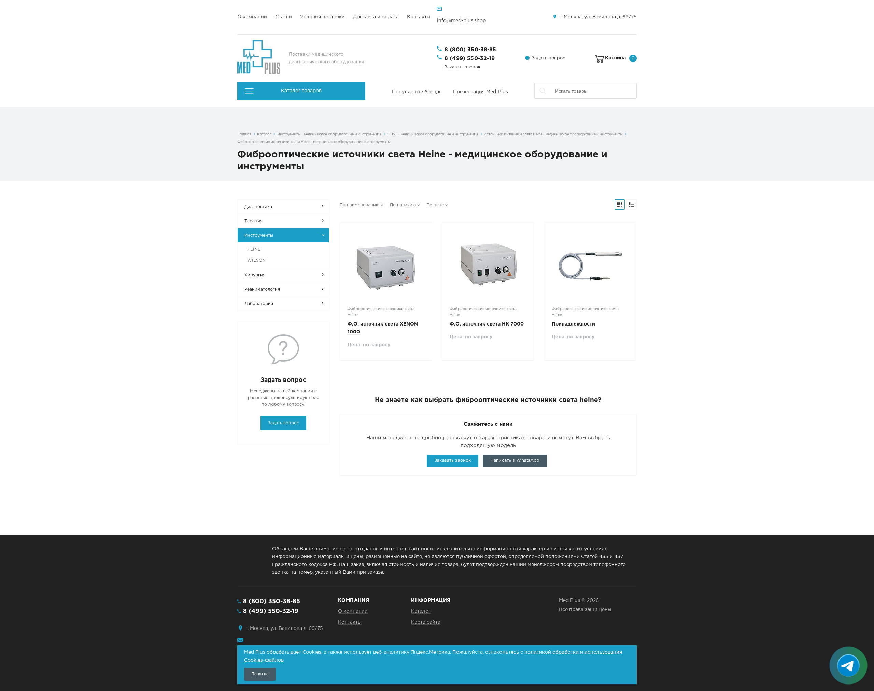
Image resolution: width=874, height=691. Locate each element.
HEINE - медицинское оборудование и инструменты (432, 134)
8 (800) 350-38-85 (470, 49)
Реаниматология (262, 289)
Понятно (260, 674)
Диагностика (258, 207)
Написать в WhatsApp (514, 460)
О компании (252, 17)
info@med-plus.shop (461, 21)
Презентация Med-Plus (480, 92)
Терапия (253, 221)
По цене (435, 205)
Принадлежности (573, 324)
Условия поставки (322, 17)
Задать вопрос (548, 58)
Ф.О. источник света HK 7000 (487, 324)
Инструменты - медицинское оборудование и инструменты (329, 134)
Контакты (419, 17)
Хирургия (254, 275)
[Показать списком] (631, 204)
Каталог (264, 134)
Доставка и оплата (376, 17)
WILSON (256, 260)
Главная (244, 134)
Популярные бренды (417, 92)
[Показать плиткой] (620, 204)
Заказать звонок (462, 67)
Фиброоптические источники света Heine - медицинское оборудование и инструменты (313, 142)
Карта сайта (425, 622)
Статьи (283, 17)
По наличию (403, 205)
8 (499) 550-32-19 (470, 58)
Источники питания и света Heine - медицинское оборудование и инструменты (553, 134)
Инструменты (258, 235)
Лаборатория (258, 304)
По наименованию (359, 205)
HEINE (253, 249)
